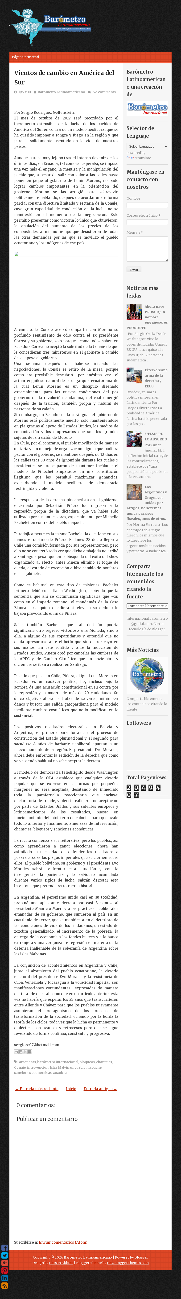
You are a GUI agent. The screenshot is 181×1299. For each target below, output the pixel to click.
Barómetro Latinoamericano (88, 1257)
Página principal (25, 57)
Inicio (71, 1089)
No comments (104, 92)
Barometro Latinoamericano (61, 92)
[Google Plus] (4, 1263)
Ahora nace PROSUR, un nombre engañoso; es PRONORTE (147, 317)
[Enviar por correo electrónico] (16, 1051)
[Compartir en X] (25, 1051)
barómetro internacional (57, 1062)
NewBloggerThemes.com (128, 1263)
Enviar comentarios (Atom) (63, 1242)
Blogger (158, 629)
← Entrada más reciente (36, 1089)
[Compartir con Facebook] (29, 1051)
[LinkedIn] (4, 1278)
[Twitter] (4, 1255)
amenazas (27, 1062)
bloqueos (87, 1062)
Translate (143, 158)
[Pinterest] (4, 1270)
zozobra (60, 1073)
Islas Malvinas (61, 1067)
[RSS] (4, 1286)
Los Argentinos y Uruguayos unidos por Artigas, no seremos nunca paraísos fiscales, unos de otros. (147, 503)
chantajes (104, 1062)
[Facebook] (4, 1248)
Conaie (20, 1067)
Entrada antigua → (100, 1089)
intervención (38, 1067)
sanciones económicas (33, 1073)
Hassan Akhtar (61, 1263)
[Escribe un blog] (20, 1051)
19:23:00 (24, 92)
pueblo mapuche (88, 1067)
